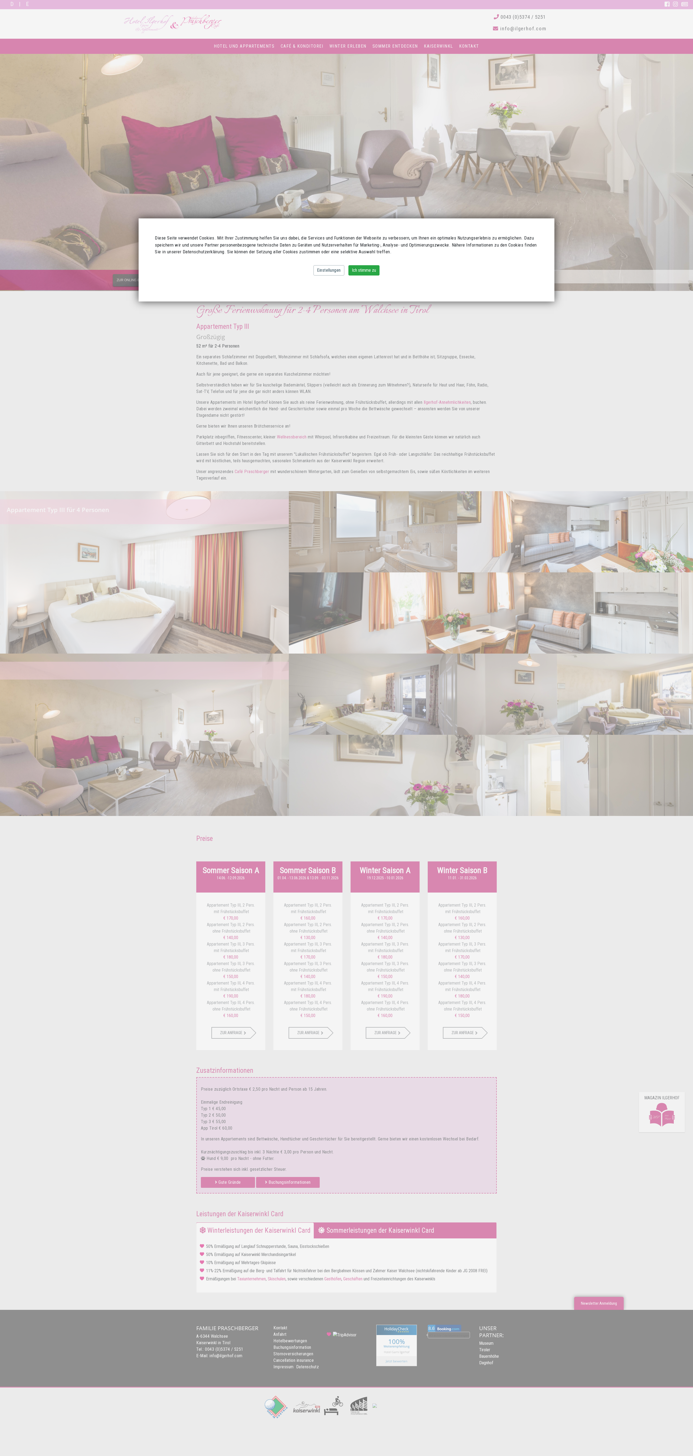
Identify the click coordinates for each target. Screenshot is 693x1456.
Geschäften (352, 1278)
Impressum (283, 1366)
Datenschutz (307, 1366)
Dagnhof (486, 1362)
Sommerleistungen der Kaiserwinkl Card (379, 1230)
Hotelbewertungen (290, 1340)
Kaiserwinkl (438, 46)
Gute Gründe (229, 1182)
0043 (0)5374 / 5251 (522, 17)
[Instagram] (676, 4)
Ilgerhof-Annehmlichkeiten (447, 402)
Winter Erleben (348, 46)
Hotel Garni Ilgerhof (396, 1352)
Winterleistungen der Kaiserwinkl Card (258, 1230)
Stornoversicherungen (293, 1353)
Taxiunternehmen (251, 1278)
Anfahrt (280, 1334)
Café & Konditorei (302, 46)
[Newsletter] (684, 4)
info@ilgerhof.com (522, 28)
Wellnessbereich (292, 437)
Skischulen (277, 1278)
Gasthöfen (332, 1278)
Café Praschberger (252, 471)
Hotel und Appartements (244, 46)
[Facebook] (667, 4)
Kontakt (469, 46)
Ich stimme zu (364, 270)
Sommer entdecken (395, 46)
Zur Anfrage (231, 1033)
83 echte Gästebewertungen (449, 1335)
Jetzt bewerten (396, 1361)
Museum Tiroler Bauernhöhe (489, 1350)
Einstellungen (329, 270)
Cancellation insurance (293, 1360)
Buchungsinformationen (289, 1182)
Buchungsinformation (292, 1347)
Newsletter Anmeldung (599, 1303)
